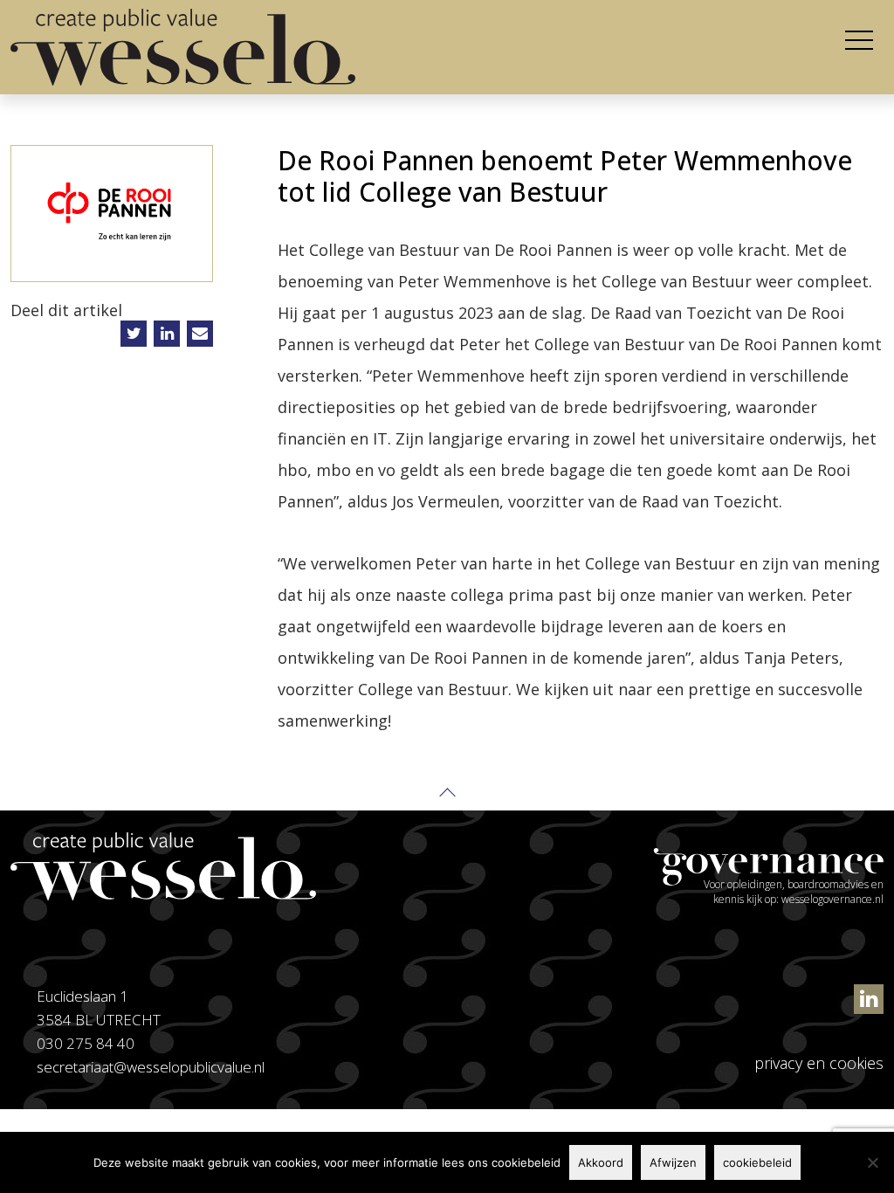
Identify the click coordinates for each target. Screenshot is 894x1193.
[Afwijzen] (872, 1162)
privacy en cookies (819, 1062)
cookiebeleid (757, 1162)
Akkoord (600, 1162)
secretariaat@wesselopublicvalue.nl (151, 1067)
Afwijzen (673, 1162)
